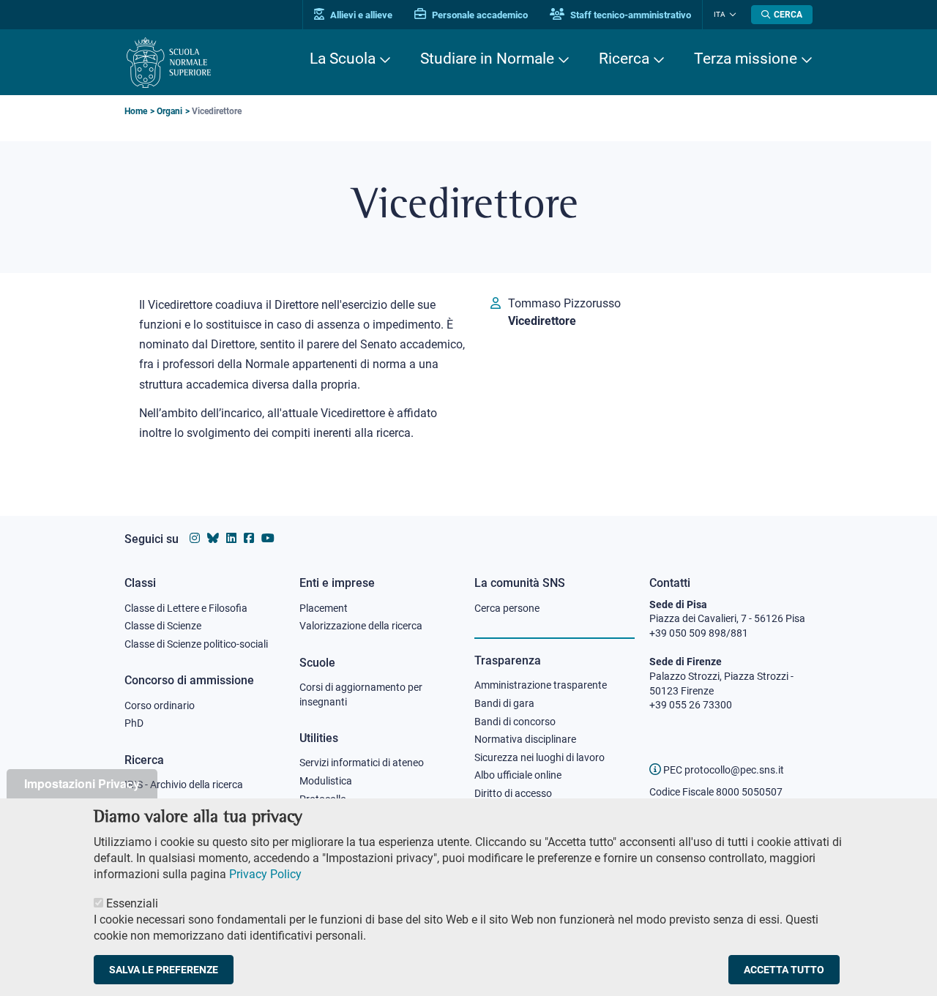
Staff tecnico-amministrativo (629, 15)
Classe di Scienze (162, 626)
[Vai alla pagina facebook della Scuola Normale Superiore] (249, 538)
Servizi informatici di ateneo (361, 762)
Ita (719, 14)
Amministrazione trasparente (540, 685)
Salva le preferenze (163, 970)
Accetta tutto (784, 970)
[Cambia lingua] (730, 15)
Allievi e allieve (360, 15)
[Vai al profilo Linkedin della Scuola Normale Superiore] (231, 538)
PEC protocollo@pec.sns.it (722, 770)
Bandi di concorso (515, 721)
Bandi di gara (504, 703)
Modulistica (325, 781)
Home (135, 111)
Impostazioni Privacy (82, 783)
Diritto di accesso (513, 793)
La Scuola (343, 58)
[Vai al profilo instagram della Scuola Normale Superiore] (195, 538)
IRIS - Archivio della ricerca (183, 784)
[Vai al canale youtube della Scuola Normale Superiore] (268, 538)
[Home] (168, 63)
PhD (133, 723)
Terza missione (745, 58)
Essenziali (132, 903)
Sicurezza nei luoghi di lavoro (539, 757)
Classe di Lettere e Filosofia (185, 608)
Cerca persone (507, 608)
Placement (323, 608)
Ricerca (624, 58)
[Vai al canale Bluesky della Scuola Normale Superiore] (213, 538)
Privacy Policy (265, 874)
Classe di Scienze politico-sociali (196, 644)
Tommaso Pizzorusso (564, 303)
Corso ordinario (159, 705)
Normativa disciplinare (525, 739)
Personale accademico (479, 15)
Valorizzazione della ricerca (360, 626)
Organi (169, 111)
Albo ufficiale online (517, 775)
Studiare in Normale (487, 58)
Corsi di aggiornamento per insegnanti (360, 694)
